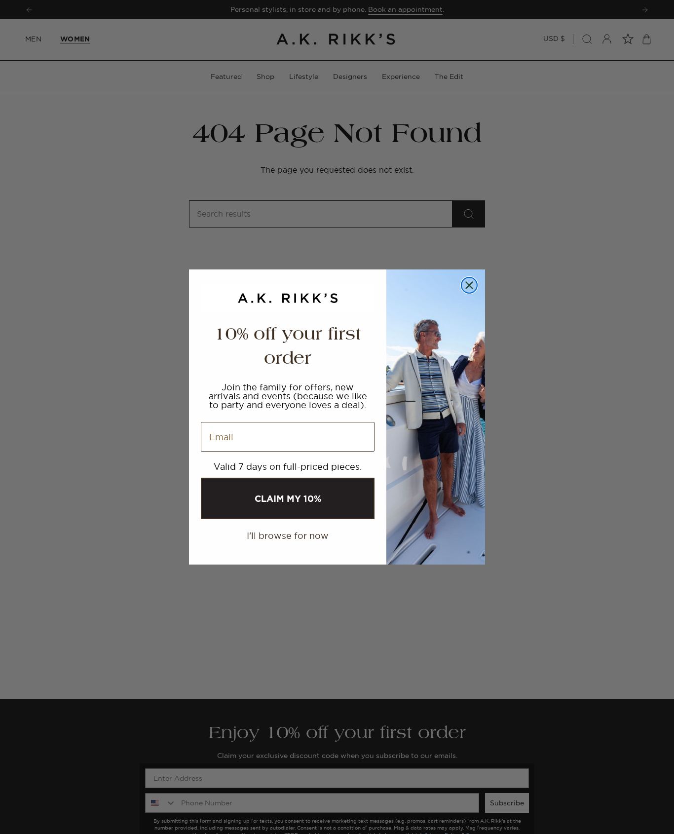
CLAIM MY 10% (288, 498)
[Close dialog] (469, 285)
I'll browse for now (288, 535)
